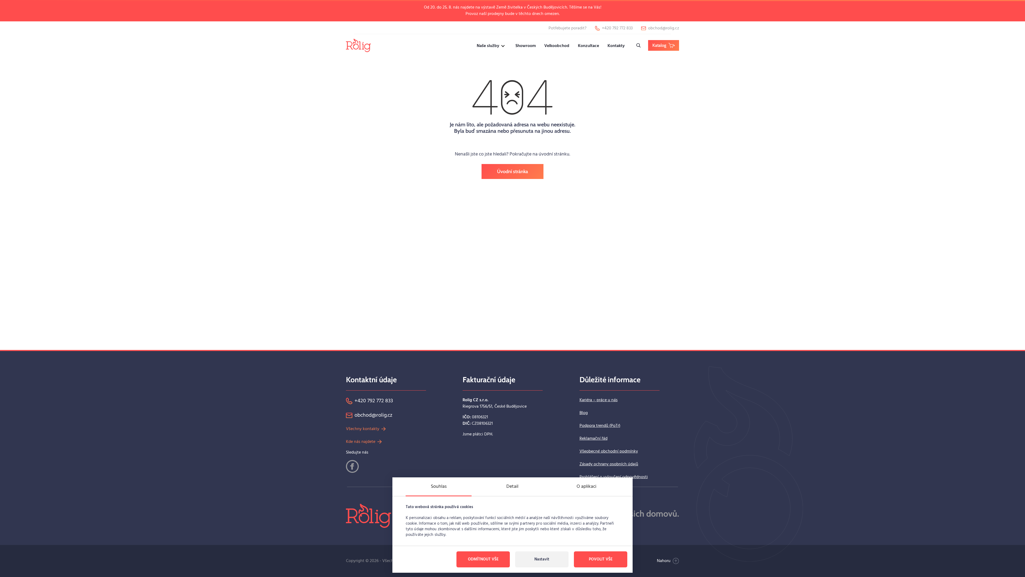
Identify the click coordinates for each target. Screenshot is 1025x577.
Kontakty (616, 45)
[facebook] (352, 466)
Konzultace (588, 45)
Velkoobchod (556, 45)
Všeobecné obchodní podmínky (608, 451)
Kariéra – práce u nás (598, 400)
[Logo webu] (358, 45)
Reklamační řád (593, 438)
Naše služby (488, 45)
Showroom (525, 45)
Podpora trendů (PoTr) (599, 425)
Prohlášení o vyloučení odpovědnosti (613, 477)
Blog (583, 413)
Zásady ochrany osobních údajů (608, 464)
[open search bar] (638, 45)
